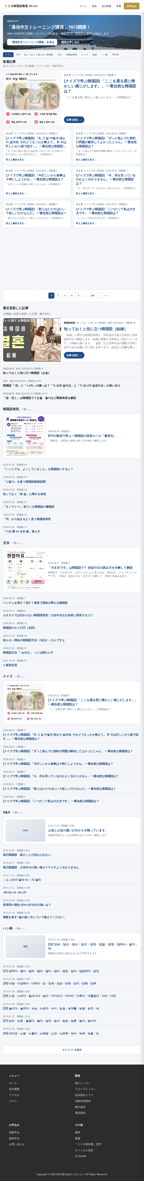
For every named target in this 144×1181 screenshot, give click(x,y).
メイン (8, 54)
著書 (118, 6)
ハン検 (104, 54)
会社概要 (106, 6)
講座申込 (14, 1138)
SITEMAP (80, 1156)
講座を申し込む (70, 42)
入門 (18, 54)
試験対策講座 (83, 1101)
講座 (94, 6)
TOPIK (115, 54)
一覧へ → (26, 409)
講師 (77, 1132)
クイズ (84, 54)
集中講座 (80, 1107)
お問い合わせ (17, 1144)
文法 (59, 54)
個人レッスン (83, 1082)
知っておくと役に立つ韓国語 (38, 54)
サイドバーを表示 (72, 1049)
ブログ (13, 1101)
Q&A (94, 54)
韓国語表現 (71, 54)
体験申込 (14, 1132)
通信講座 (80, 1112)
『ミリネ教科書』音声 (88, 1144)
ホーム (83, 6)
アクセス (14, 1094)
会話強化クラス (84, 1094)
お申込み (131, 6)
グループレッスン (85, 1088)
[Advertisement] (72, 258)
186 (92, 295)
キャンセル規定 (84, 1150)
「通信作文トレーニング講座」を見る (32, 42)
